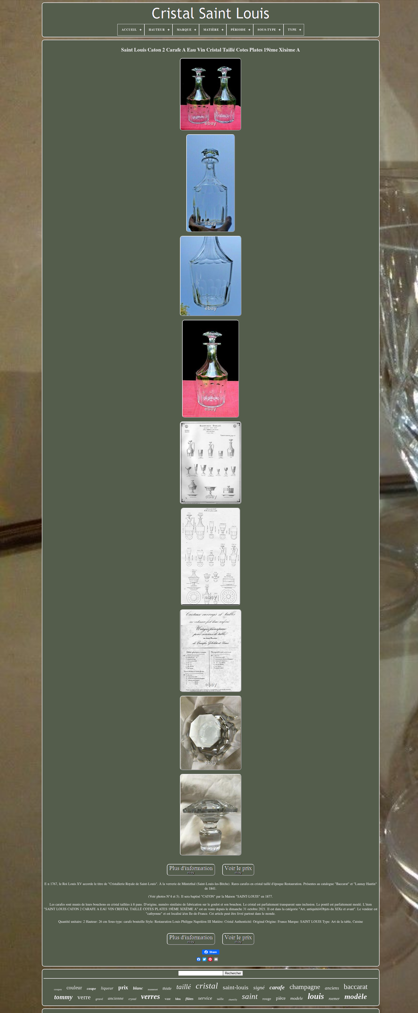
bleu (178, 999)
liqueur (107, 988)
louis (316, 996)
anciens (332, 987)
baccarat (355, 986)
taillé (183, 986)
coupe (91, 988)
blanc (138, 988)
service (205, 998)
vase (168, 999)
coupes (58, 989)
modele (296, 998)
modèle (355, 996)
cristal (207, 985)
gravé (99, 999)
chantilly (233, 999)
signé (259, 987)
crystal (132, 999)
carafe (277, 987)
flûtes (189, 999)
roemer (334, 999)
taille (220, 999)
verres (150, 996)
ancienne (116, 998)
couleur (74, 987)
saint (250, 996)
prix (123, 987)
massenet (153, 989)
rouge (266, 999)
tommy (63, 997)
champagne (305, 986)
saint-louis (235, 987)
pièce (280, 998)
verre (84, 997)
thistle (167, 988)
